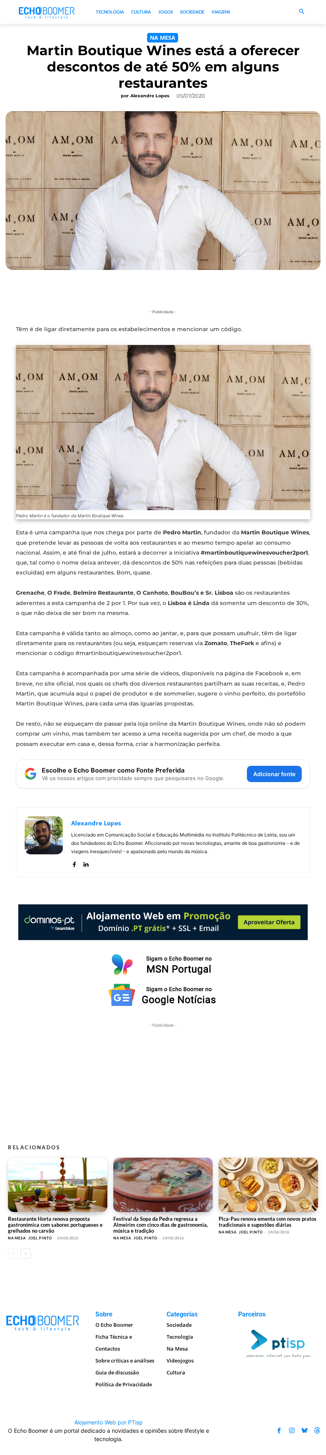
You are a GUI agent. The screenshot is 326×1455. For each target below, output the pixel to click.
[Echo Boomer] (47, 12)
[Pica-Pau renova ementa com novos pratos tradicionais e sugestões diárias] (268, 1185)
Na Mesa (162, 37)
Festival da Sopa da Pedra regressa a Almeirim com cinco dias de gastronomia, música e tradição (160, 1225)
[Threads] (317, 1431)
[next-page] (26, 1254)
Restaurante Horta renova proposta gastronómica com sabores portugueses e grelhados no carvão (55, 1225)
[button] (302, 12)
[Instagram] (292, 1431)
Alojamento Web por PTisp (108, 1422)
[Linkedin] (86, 863)
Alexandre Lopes (149, 95)
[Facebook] (74, 863)
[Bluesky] (304, 1431)
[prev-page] (13, 1254)
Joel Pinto (40, 1238)
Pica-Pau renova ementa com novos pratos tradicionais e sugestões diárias (267, 1222)
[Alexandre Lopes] (44, 842)
